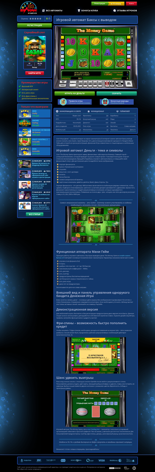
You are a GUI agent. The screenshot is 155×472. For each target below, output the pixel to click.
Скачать (116, 94)
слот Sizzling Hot (94, 429)
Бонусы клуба (89, 10)
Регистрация (34, 25)
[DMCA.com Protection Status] (115, 468)
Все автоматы (54, 10)
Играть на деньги (75, 94)
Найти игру (34, 73)
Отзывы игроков (127, 10)
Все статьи (34, 214)
